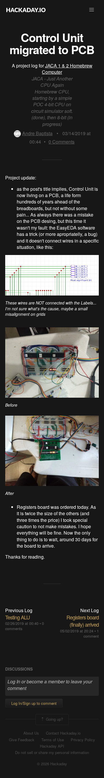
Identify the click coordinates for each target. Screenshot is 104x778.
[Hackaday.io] (26, 10)
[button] (91, 10)
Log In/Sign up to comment (34, 703)
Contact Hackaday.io (63, 733)
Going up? (54, 719)
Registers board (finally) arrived (82, 620)
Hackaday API (52, 746)
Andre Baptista (37, 133)
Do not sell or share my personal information (52, 752)
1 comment (91, 633)
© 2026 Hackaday (52, 763)
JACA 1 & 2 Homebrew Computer (67, 68)
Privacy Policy (83, 739)
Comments (62, 141)
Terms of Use (52, 739)
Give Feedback (21, 739)
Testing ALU (17, 617)
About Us (31, 733)
